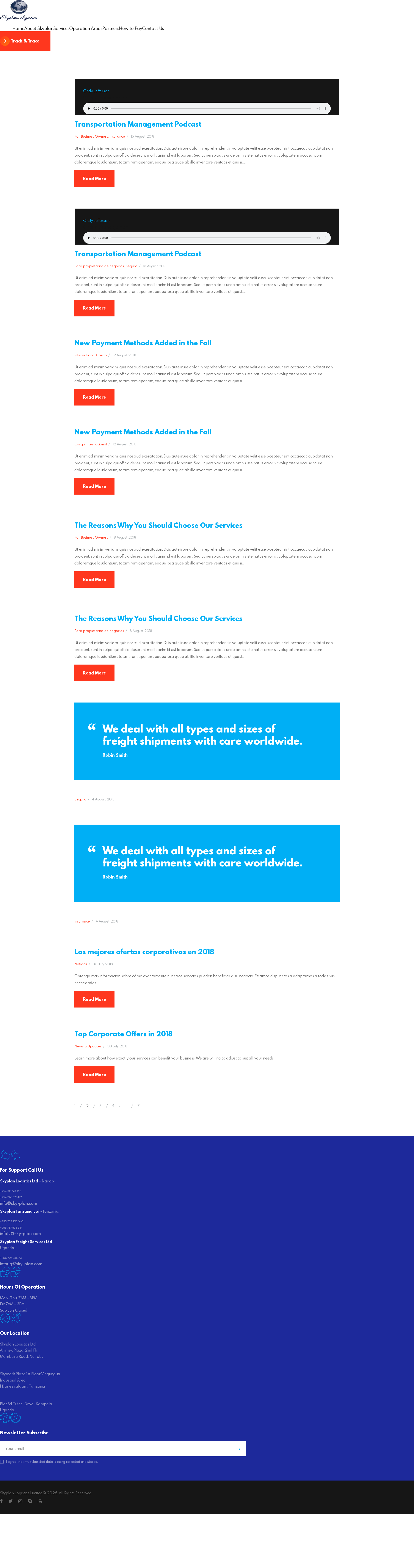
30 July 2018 (103, 964)
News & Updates (88, 1046)
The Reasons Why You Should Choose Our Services (158, 525)
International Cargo (90, 355)
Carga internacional (90, 444)
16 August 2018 (142, 136)
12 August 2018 (124, 355)
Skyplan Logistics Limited (21, 1492)
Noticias (80, 964)
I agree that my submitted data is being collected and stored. (52, 1461)
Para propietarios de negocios (99, 266)
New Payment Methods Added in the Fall (143, 342)
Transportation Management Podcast (137, 124)
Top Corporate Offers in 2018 (123, 1034)
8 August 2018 (125, 537)
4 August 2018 (103, 799)
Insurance (117, 136)
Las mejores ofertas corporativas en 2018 (144, 951)
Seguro (131, 266)
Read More (94, 178)
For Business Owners (91, 136)
